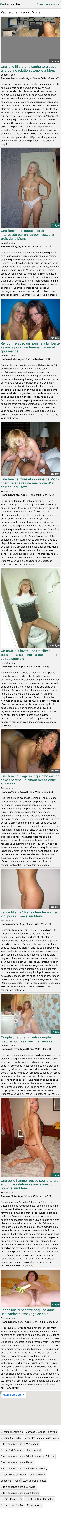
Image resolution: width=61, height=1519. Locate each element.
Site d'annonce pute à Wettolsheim (20, 1444)
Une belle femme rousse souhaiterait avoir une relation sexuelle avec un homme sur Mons (29, 1184)
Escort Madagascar (11, 1499)
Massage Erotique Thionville (41, 1431)
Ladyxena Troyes (10, 1480)
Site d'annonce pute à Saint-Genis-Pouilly (24, 1468)
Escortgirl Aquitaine (12, 1431)
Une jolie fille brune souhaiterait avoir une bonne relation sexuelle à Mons (30, 68)
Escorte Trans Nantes (34, 1480)
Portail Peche (10, 4)
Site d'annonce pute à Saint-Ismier (20, 1492)
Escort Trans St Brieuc (13, 1474)
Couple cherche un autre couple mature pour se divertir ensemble (26, 1039)
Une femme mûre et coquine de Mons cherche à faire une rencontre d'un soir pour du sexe (30, 483)
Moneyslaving (34, 1505)
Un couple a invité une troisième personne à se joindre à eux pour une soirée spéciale (29, 655)
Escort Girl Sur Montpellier (39, 1499)
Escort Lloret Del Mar (12, 1505)
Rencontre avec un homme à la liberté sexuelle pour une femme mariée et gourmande (30, 347)
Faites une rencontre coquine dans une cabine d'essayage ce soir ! (28, 1312)
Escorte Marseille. (11, 1437)
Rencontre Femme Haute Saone (41, 1437)
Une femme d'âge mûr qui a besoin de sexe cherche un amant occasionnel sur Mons (30, 780)
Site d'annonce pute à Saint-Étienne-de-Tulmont (28, 1456)
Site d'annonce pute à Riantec (17, 1462)
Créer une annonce (48, 4)
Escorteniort (34, 1450)
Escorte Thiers (36, 1474)
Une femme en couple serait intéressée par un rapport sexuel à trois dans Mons (27, 235)
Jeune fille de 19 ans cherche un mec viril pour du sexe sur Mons (29, 914)
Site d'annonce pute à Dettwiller (18, 1486)
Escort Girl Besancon (12, 1450)
